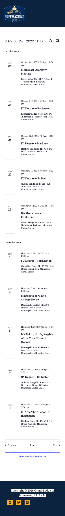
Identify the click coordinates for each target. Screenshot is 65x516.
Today (32, 445)
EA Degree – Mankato (34, 143)
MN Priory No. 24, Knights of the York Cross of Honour (37, 338)
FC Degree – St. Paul (33, 178)
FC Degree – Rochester (35, 108)
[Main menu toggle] (57, 13)
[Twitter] (18, 502)
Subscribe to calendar (30, 456)
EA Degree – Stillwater (35, 377)
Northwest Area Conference (31, 215)
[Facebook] (10, 502)
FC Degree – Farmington (36, 260)
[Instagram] (27, 502)
